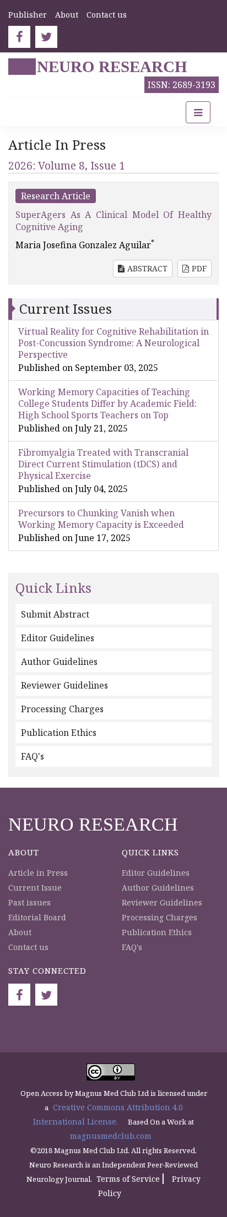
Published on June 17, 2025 (74, 538)
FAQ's (32, 756)
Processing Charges (62, 709)
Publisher (27, 14)
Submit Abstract (55, 614)
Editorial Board (37, 917)
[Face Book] (19, 37)
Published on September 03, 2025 (88, 368)
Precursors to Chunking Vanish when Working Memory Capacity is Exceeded (101, 519)
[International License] (111, 1071)
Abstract (147, 268)
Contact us (107, 14)
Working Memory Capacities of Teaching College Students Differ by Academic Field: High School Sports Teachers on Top (107, 403)
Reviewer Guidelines (64, 685)
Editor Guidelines (57, 638)
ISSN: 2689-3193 (181, 85)
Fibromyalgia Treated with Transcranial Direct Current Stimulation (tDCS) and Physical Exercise (103, 464)
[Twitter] (46, 37)
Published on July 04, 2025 (73, 489)
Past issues (29, 902)
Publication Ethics (58, 733)
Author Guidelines (59, 662)
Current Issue (35, 887)
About (66, 14)
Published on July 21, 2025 (73, 428)
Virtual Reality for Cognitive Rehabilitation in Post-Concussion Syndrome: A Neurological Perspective (113, 343)
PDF (199, 268)
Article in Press (38, 872)
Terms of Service (128, 1179)
